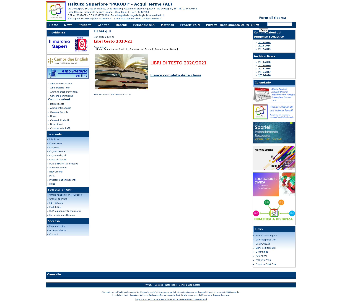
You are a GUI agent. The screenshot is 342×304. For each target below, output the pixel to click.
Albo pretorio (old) (60, 88)
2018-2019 (264, 65)
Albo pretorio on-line (61, 83)
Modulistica (55, 207)
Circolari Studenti (59, 120)
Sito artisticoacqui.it (266, 235)
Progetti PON (190, 24)
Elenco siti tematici (266, 248)
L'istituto (54, 139)
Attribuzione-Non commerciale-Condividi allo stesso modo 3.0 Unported (180, 295)
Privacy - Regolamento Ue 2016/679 (232, 24)
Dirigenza (54, 147)
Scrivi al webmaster (189, 285)
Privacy (148, 285)
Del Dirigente (57, 104)
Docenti (121, 24)
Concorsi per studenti (61, 96)
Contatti (53, 234)
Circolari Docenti (59, 112)
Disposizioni (56, 124)
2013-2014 (264, 45)
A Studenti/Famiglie (60, 108)
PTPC (52, 176)
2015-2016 (264, 75)
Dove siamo (55, 143)
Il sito (52, 184)
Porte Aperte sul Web (167, 292)
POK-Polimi (261, 256)
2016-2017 (264, 72)
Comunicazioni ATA (60, 128)
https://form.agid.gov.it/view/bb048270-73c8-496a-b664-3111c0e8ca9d (171, 299)
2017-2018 (264, 42)
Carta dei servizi (57, 159)
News (68, 24)
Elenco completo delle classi (175, 75)
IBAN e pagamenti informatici (65, 211)
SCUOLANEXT (263, 244)
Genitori (104, 24)
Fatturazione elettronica (62, 215)
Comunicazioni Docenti (166, 49)
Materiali (167, 24)
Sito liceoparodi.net (266, 240)
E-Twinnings (262, 252)
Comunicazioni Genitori (141, 49)
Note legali (171, 285)
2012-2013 (264, 49)
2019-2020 (264, 62)
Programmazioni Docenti (62, 180)
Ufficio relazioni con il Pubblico (65, 195)
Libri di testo (56, 203)
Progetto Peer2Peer (266, 264)
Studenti (85, 24)
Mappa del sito (57, 226)
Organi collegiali (57, 155)
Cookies (159, 285)
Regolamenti (56, 172)
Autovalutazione (57, 167)
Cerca (264, 24)
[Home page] (56, 20)
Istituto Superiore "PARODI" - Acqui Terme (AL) (120, 4)
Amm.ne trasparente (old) (64, 92)
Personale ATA (144, 24)
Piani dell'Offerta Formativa (63, 164)
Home (53, 24)
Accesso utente (57, 230)
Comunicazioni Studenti (115, 49)
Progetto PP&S (263, 260)
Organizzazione (57, 151)
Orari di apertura (58, 199)
